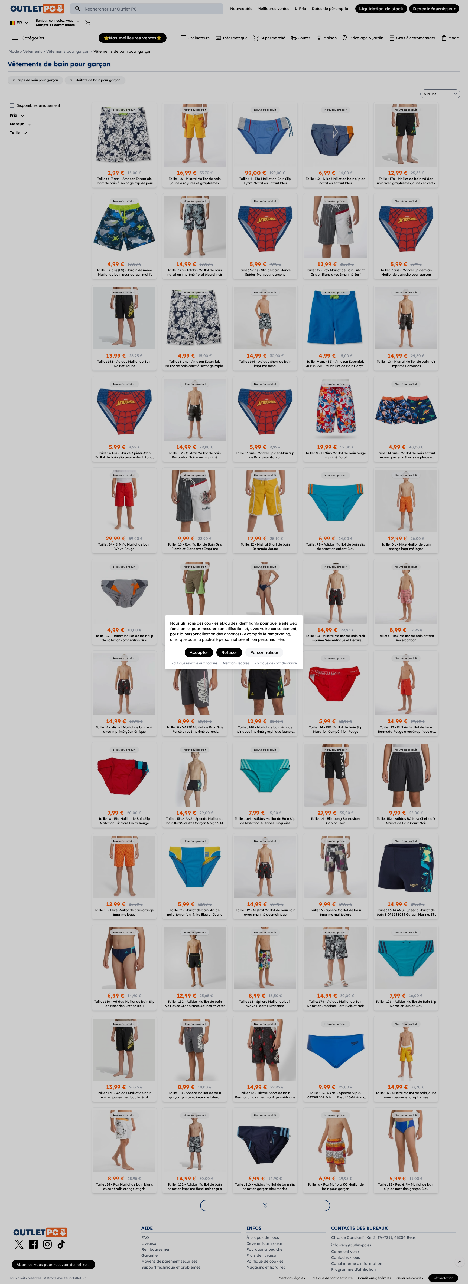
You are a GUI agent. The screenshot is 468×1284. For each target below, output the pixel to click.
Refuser (229, 652)
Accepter (199, 652)
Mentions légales (236, 663)
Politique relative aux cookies (194, 663)
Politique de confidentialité (276, 663)
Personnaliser (264, 652)
